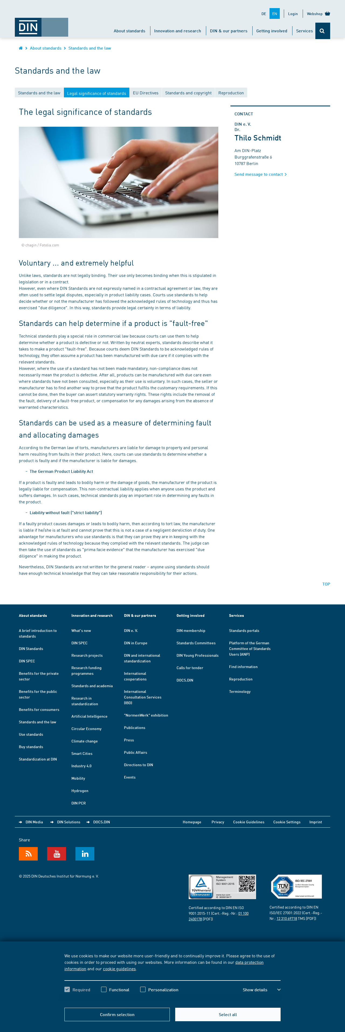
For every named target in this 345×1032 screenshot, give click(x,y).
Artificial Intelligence (89, 716)
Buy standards (31, 746)
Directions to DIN (138, 764)
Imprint (315, 821)
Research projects (87, 655)
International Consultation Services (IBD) (142, 697)
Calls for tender (190, 667)
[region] (172, 977)
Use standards (31, 734)
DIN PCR (78, 802)
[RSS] (28, 854)
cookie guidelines (119, 968)
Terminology (240, 691)
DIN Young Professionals (198, 655)
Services (304, 30)
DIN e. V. (131, 630)
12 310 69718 (287, 918)
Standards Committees (196, 642)
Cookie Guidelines (248, 821)
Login (293, 13)
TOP (326, 583)
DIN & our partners (228, 30)
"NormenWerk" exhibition (146, 715)
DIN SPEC (27, 660)
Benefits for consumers (39, 709)
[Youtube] (56, 854)
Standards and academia (92, 685)
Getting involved (271, 30)
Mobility (78, 778)
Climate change (84, 740)
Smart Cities (81, 753)
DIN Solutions (68, 821)
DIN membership (191, 630)
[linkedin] (84, 854)
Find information (243, 666)
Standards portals (244, 630)
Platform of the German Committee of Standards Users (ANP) (250, 648)
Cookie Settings (287, 821)
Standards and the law (89, 47)
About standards (129, 30)
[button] (262, 989)
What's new (81, 630)
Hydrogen (79, 790)
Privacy (218, 821)
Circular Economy (86, 728)
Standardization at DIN (38, 758)
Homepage (192, 821)
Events (130, 777)
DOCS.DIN (185, 679)
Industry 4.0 (81, 765)
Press (129, 739)
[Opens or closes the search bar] (322, 31)
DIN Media (34, 821)
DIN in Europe (135, 642)
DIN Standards (31, 648)
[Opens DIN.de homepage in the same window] (41, 24)
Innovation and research (177, 30)
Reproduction (241, 678)
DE (263, 13)
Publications (134, 727)
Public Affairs (135, 752)
